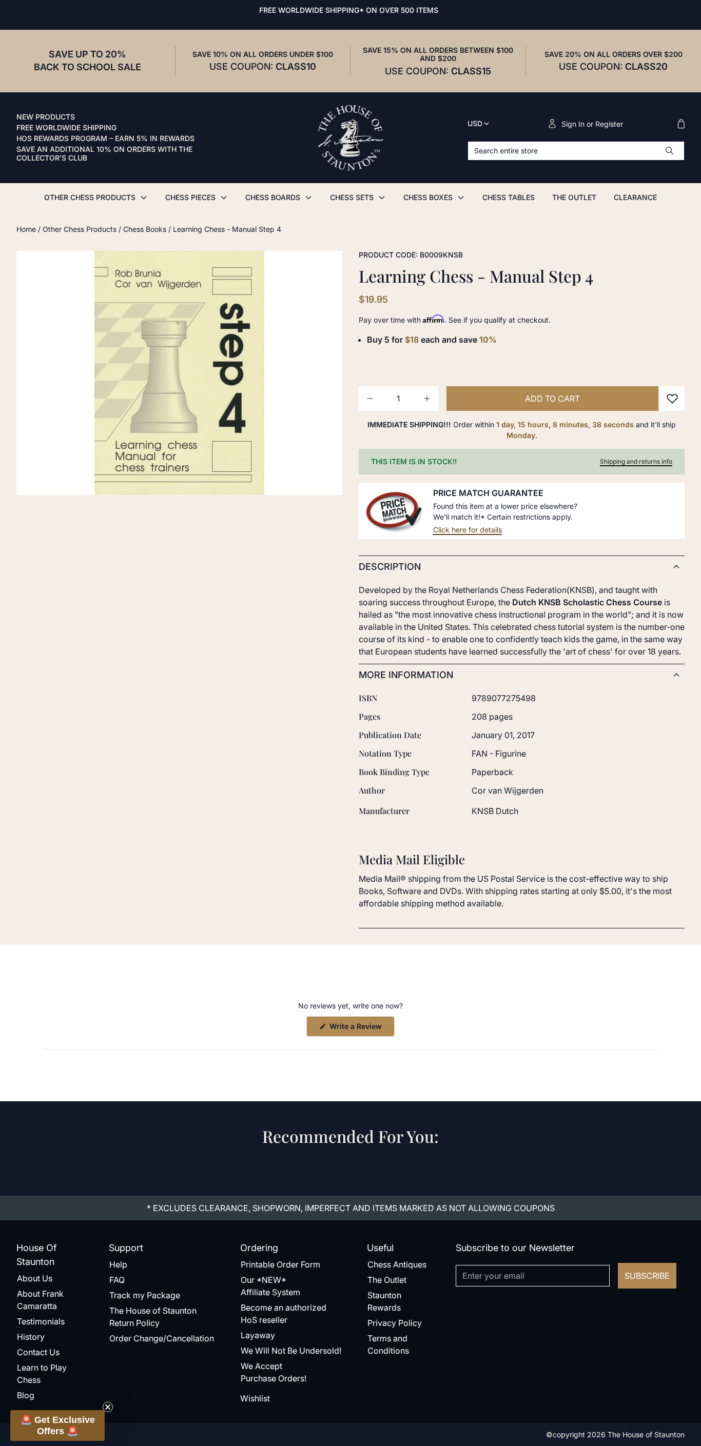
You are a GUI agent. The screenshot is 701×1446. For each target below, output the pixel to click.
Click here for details (467, 529)
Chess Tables (508, 197)
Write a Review (361, 1029)
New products (45, 117)
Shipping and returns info (636, 461)
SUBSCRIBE (647, 1276)
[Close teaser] (108, 1407)
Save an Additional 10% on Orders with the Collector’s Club (104, 153)
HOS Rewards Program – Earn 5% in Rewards (105, 138)
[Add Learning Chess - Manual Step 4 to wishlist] (672, 398)
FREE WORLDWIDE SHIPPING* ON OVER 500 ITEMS (348, 10)
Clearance (635, 197)
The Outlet (574, 197)
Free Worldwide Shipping (66, 128)
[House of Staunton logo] (350, 138)
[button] (57, 1425)
